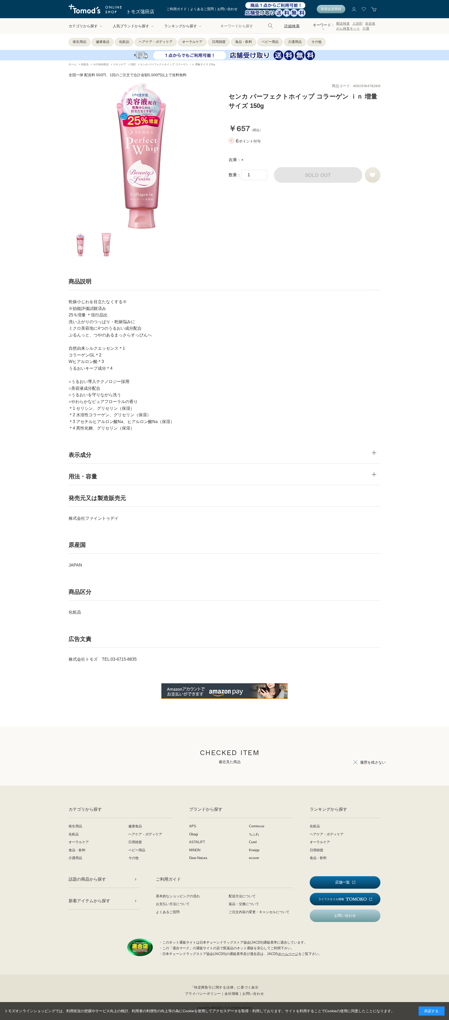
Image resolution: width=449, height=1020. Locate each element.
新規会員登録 (331, 9)
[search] (270, 26)
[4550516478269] (80, 244)
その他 (316, 42)
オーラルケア (192, 42)
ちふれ (254, 834)
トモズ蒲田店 (140, 11)
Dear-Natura (198, 858)
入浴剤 (357, 23)
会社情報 (231, 994)
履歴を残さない (373, 762)
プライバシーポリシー (203, 994)
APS (192, 826)
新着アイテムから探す (89, 901)
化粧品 (124, 42)
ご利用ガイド (177, 9)
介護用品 (295, 42)
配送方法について (242, 896)
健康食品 (102, 42)
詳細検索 (292, 26)
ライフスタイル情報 (331, 899)
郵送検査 (343, 23)
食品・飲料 (243, 42)
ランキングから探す (180, 26)
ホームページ (288, 954)
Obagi (193, 834)
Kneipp (254, 850)
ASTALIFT (197, 842)
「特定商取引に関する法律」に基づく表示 (224, 987)
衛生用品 (79, 42)
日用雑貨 (219, 42)
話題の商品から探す (87, 879)
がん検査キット (348, 28)
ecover (254, 858)
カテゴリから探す (83, 26)
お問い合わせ (227, 9)
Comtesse (256, 826)
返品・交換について (244, 904)
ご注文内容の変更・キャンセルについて (259, 912)
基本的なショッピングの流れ (178, 896)
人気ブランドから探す (131, 26)
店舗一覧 (342, 882)
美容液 (370, 23)
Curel (253, 842)
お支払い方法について (173, 904)
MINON (194, 850)
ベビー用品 (270, 42)
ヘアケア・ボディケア (156, 42)
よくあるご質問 (202, 9)
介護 (365, 28)
